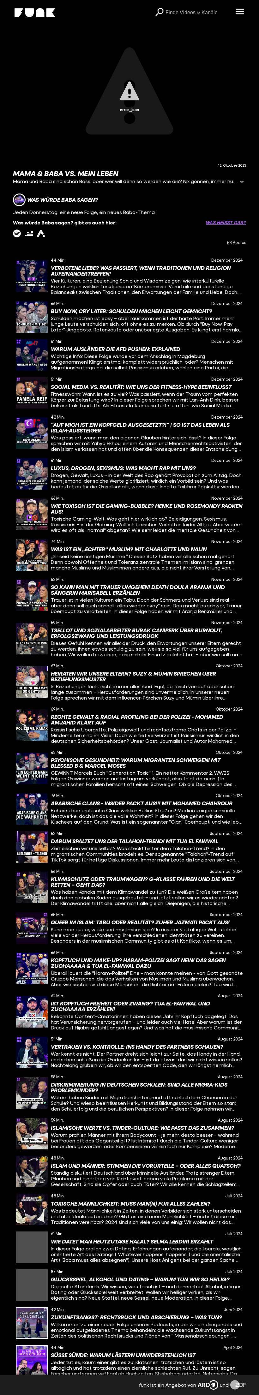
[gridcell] (129, 276)
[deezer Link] (29, 233)
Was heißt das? (226, 222)
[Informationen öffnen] (242, 182)
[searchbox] (198, 12)
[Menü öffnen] (239, 12)
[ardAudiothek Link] (41, 233)
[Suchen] (159, 13)
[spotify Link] (17, 233)
